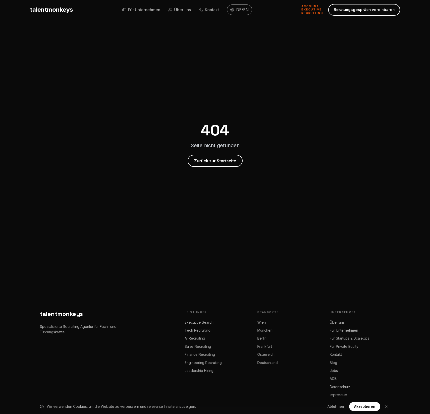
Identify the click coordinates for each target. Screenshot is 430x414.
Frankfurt (264, 346)
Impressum (338, 395)
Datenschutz (340, 387)
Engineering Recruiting (203, 362)
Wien (261, 322)
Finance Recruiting (200, 354)
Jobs (334, 370)
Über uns (337, 322)
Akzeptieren (364, 406)
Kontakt (336, 354)
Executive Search (199, 322)
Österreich (265, 354)
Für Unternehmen (344, 330)
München (264, 330)
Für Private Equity (344, 346)
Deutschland (267, 362)
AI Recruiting (195, 338)
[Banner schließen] (386, 407)
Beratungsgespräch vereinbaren (364, 9)
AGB (333, 378)
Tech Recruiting (198, 330)
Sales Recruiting (198, 346)
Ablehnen (335, 406)
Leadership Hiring (199, 370)
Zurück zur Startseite (215, 160)
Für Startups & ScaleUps (349, 338)
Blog (333, 362)
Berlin (262, 338)
